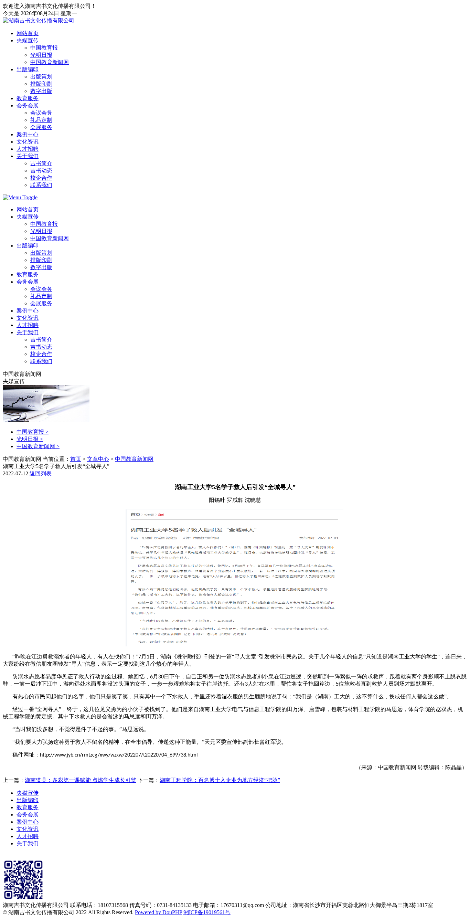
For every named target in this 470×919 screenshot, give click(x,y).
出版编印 (28, 69)
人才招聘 (28, 149)
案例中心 (28, 134)
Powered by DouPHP (158, 912)
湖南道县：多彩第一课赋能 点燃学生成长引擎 (80, 780)
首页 (75, 459)
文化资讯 (28, 142)
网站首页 (28, 33)
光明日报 (41, 55)
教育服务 (28, 98)
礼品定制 (41, 120)
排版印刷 (41, 84)
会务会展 (28, 105)
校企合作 (41, 178)
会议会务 (41, 113)
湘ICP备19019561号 (207, 912)
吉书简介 (41, 163)
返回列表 (41, 473)
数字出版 (41, 91)
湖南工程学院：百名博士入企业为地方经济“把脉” (220, 780)
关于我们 (28, 156)
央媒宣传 (28, 40)
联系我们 (41, 185)
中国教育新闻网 (49, 62)
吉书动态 (41, 170)
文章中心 (98, 459)
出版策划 (41, 77)
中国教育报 (44, 48)
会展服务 (41, 127)
